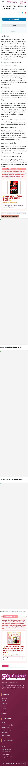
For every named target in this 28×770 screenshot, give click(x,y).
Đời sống (3, 708)
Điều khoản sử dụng (6, 751)
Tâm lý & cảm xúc (5, 727)
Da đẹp (3, 722)
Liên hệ (3, 746)
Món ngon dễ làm (5, 735)
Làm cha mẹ (4, 732)
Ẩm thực (3, 711)
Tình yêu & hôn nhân (6, 730)
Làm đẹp (3, 700)
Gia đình (3, 705)
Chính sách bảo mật (6, 749)
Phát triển (3, 713)
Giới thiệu (3, 744)
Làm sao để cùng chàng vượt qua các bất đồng (16, 213)
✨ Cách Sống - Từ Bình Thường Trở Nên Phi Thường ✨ (12, 198)
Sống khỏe (4, 698)
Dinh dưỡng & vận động (7, 725)
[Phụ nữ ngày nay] (12, 2)
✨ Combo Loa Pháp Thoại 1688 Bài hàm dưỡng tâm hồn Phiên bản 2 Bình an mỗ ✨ (13, 650)
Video (6, 666)
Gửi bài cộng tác (5, 754)
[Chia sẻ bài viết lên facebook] (19, 13)
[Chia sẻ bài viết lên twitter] (22, 13)
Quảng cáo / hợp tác (6, 756)
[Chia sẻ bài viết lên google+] (25, 13)
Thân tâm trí (4, 703)
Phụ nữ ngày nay (11, 763)
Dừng (14, 25)
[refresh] (25, 2)
